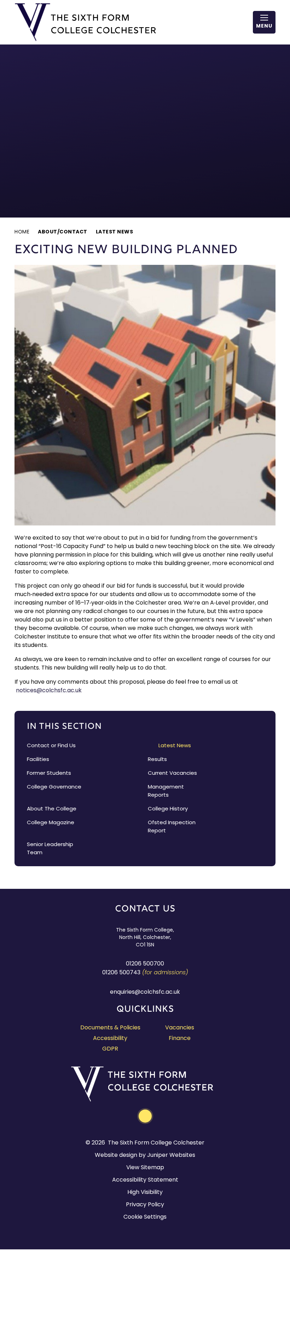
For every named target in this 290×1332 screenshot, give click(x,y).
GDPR (110, 1049)
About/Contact (62, 231)
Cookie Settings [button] (145, 1217)
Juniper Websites (171, 1155)
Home (21, 231)
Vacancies (179, 1027)
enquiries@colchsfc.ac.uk (145, 992)
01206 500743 (121, 972)
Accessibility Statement (145, 1180)
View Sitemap (145, 1167)
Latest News (114, 231)
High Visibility (145, 1192)
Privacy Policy (145, 1204)
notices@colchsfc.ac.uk (49, 690)
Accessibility (110, 1038)
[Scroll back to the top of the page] (145, 1116)
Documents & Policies (110, 1027)
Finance (180, 1038)
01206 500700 (145, 963)
